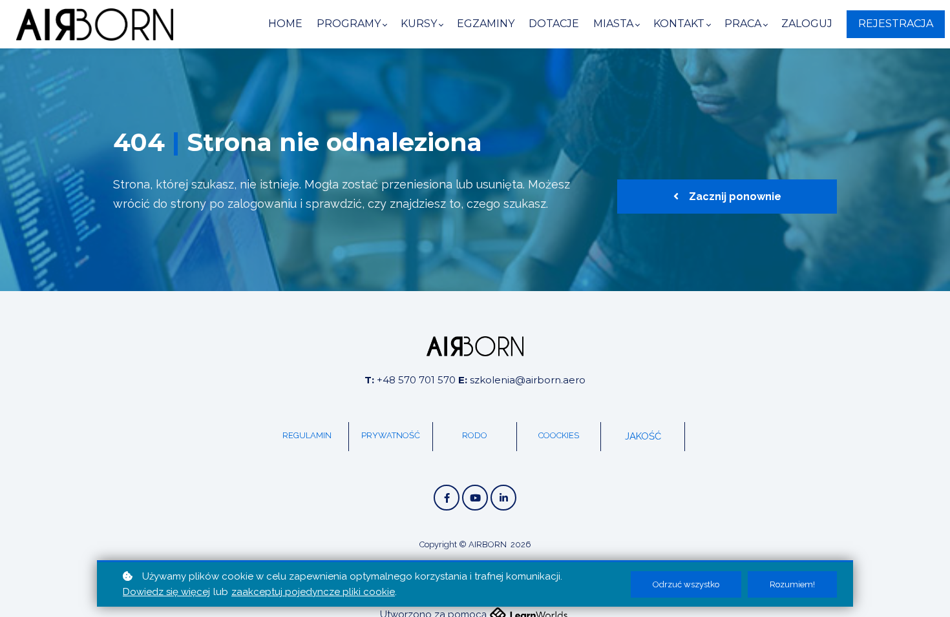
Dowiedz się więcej (166, 592)
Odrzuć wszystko (686, 584)
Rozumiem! (792, 584)
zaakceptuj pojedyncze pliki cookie (313, 592)
